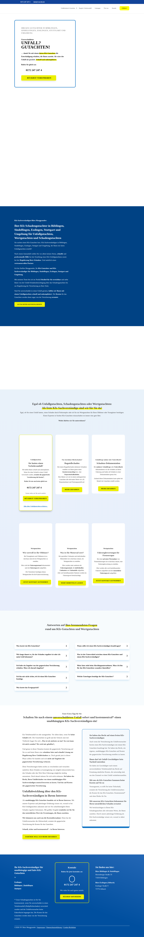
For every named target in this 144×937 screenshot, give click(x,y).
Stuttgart (17, 888)
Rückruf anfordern (72, 896)
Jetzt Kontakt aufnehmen (35, 582)
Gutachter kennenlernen (29, 304)
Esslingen (18, 882)
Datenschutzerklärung (54, 927)
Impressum (41, 927)
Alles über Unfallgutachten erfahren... (36, 506)
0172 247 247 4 (34, 70)
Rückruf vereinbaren (39, 78)
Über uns (106, 8)
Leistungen (97, 8)
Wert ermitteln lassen (72, 583)
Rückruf (26, 174)
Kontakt (114, 8)
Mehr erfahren (72, 489)
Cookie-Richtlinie (69, 927)
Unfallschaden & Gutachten (68, 8)
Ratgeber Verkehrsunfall (85, 8)
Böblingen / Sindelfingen (23, 885)
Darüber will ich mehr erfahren (41, 837)
